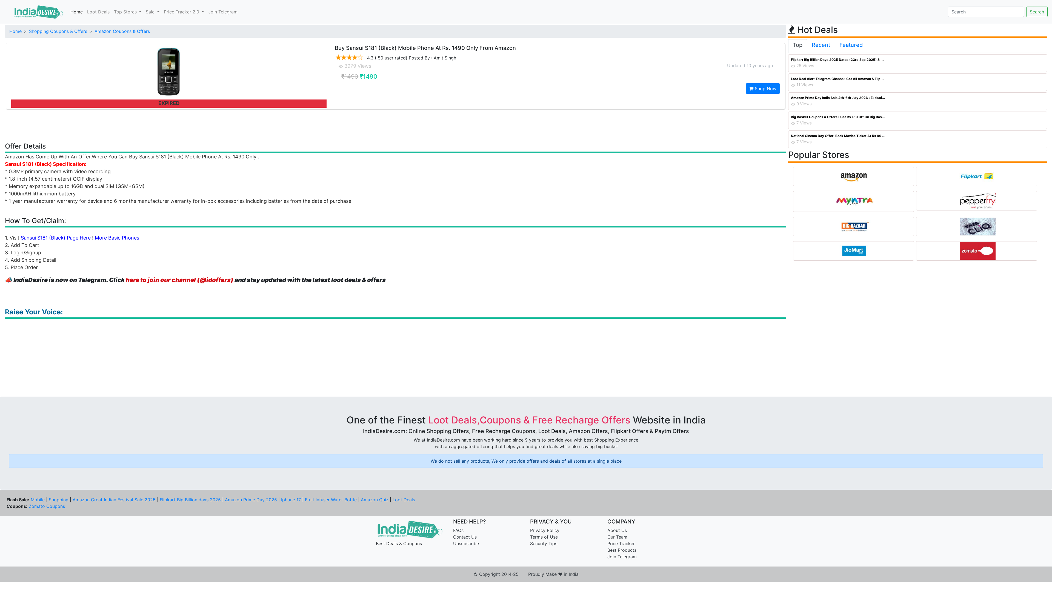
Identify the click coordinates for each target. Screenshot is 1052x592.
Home (76, 12)
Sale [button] (151, 12)
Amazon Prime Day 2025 (251, 499)
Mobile (38, 499)
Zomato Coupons (47, 506)
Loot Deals (98, 12)
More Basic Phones (117, 238)
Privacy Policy (544, 530)
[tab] (797, 46)
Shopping (58, 499)
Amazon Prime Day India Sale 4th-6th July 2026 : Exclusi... (838, 98)
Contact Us (465, 537)
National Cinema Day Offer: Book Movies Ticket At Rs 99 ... (838, 136)
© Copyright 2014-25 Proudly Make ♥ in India (526, 574)
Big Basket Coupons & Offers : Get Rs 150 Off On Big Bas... (838, 117)
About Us (617, 530)
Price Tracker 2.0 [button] (182, 12)
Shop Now (764, 88)
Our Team (617, 537)
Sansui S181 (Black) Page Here (56, 238)
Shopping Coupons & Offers (58, 31)
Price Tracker (621, 543)
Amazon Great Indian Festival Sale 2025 (114, 499)
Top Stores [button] (126, 12)
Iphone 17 (291, 499)
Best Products (621, 550)
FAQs (458, 530)
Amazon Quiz (374, 499)
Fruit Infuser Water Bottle (331, 499)
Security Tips (543, 543)
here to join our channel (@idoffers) (179, 279)
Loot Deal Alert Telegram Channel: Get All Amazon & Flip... (837, 79)
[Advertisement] (395, 125)
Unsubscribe (466, 543)
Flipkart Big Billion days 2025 (190, 499)
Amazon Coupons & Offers (122, 31)
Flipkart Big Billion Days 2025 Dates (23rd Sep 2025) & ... (837, 60)
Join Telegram (223, 12)
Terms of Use (544, 537)
